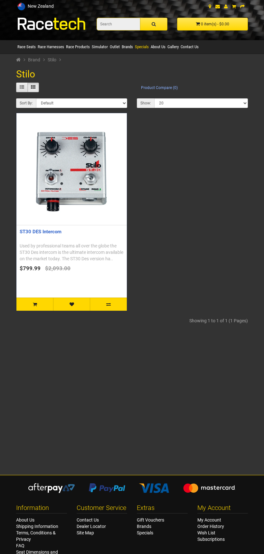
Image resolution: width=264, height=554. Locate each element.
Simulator (100, 46)
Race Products (78, 46)
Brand (34, 59)
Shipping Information (37, 526)
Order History (210, 526)
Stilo (52, 59)
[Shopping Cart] (234, 6)
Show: (145, 103)
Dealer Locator (91, 526)
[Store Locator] (210, 6)
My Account (209, 520)
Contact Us (190, 46)
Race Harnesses (51, 46)
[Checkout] (242, 6)
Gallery (173, 46)
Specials (142, 46)
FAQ (20, 545)
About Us (158, 46)
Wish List (206, 532)
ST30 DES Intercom (40, 232)
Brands (127, 46)
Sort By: (26, 103)
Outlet (115, 46)
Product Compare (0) (159, 87)
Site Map (85, 532)
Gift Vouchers (150, 520)
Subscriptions (211, 539)
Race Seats (26, 46)
